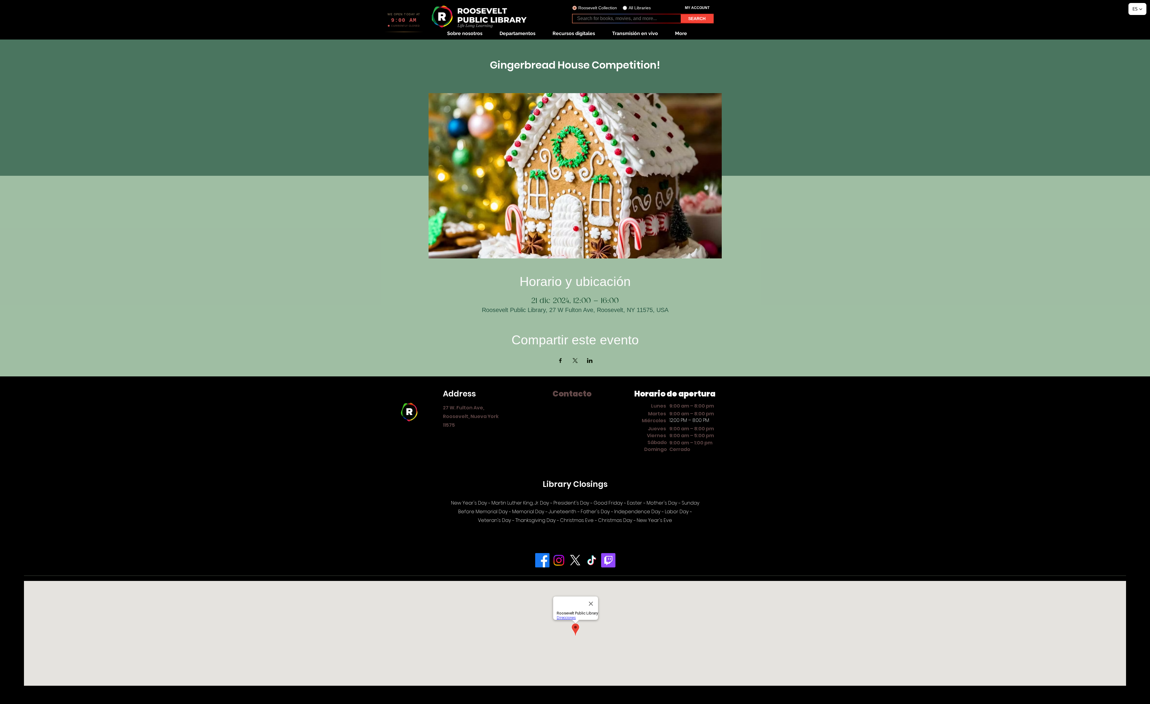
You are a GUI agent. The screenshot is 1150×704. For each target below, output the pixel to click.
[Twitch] (608, 560)
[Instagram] (559, 560)
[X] (575, 560)
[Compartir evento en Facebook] (560, 360)
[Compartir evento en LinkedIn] (590, 360)
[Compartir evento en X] (575, 360)
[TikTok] (592, 560)
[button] (464, 33)
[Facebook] (542, 560)
